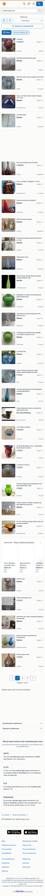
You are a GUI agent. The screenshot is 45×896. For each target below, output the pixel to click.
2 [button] (22, 678)
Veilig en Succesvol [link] (9, 845)
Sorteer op (23, 17)
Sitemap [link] (5, 871)
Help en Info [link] (26, 845)
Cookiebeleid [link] (6, 853)
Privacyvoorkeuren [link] (29, 853)
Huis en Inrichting (19, 32)
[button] (29, 3)
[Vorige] (12, 678)
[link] (4, 3)
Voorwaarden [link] (7, 849)
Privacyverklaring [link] (28, 849)
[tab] (4, 20)
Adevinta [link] (25, 863)
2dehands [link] (5, 867)
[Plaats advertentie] (39, 3)
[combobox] (19, 10)
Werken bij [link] (26, 859)
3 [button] (27, 678)
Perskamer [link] (6, 863)
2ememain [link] (26, 867)
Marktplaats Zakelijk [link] (30, 841)
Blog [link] (3, 841)
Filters (7, 32)
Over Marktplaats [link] (8, 859)
